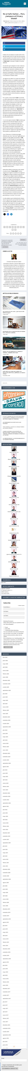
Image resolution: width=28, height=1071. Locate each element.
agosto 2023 (6, 766)
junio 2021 (5, 849)
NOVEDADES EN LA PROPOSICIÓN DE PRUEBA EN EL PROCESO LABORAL (14, 332)
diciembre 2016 (6, 1025)
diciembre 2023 (6, 753)
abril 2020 (5, 895)
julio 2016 (5, 1041)
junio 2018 (5, 968)
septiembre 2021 (7, 842)
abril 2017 (5, 1011)
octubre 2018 (6, 955)
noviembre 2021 (6, 836)
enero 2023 (5, 789)
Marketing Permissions (8, 621)
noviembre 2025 (6, 683)
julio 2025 (5, 693)
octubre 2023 (6, 760)
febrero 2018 (6, 982)
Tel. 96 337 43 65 (5, 593)
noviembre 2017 (6, 991)
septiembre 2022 (7, 803)
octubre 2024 (6, 723)
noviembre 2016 (6, 1028)
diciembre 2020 (6, 869)
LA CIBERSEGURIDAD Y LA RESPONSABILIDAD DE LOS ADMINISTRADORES (14, 439)
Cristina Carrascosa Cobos (15, 21)
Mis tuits (3, 582)
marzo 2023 (5, 783)
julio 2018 (5, 965)
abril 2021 (5, 856)
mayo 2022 (5, 816)
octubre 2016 (6, 1031)
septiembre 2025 (7, 690)
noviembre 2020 (6, 872)
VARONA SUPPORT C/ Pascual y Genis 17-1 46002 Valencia (6, 590)
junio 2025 (5, 697)
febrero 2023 (6, 786)
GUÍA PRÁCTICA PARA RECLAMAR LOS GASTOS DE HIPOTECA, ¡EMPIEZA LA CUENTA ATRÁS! (14, 373)
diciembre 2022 (6, 793)
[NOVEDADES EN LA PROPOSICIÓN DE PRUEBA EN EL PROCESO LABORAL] (14, 322)
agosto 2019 (6, 922)
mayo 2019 (5, 932)
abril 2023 (5, 779)
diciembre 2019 (6, 909)
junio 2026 (5, 660)
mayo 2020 (5, 892)
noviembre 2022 (6, 796)
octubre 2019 (6, 915)
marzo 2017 (5, 1015)
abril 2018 (5, 975)
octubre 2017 (6, 995)
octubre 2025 (6, 687)
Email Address (6, 607)
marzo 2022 (5, 823)
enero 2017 (5, 1021)
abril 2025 (5, 703)
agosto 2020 (6, 882)
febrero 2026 (6, 673)
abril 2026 (5, 667)
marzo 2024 (5, 743)
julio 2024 (5, 730)
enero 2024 (5, 750)
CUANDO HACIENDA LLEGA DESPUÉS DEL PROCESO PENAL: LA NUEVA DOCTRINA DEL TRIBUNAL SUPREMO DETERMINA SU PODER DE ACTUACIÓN (14, 433)
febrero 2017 (6, 1018)
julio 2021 (5, 846)
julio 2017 (5, 1001)
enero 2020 (5, 905)
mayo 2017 (5, 1008)
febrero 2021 (6, 862)
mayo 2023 (5, 776)
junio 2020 (5, 889)
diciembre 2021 (6, 833)
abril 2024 (5, 740)
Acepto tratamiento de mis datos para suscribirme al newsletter (11, 1065)
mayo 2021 (5, 852)
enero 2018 (5, 985)
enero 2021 (5, 866)
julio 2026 (5, 657)
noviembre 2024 (6, 720)
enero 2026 (5, 677)
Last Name (5, 615)
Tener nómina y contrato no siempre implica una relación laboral (13, 427)
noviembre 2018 (6, 952)
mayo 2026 (5, 663)
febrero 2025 (6, 710)
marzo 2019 (5, 938)
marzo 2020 (5, 899)
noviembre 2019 (6, 912)
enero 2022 (5, 829)
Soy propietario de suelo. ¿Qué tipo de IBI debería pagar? (13, 312)
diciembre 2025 (6, 680)
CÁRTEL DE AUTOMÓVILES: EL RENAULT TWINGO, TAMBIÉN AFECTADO (13, 352)
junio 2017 (5, 1005)
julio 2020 (5, 885)
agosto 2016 (6, 1038)
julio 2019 (5, 925)
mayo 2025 (5, 700)
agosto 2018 (6, 962)
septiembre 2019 (7, 919)
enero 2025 (5, 713)
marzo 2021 (5, 859)
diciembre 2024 (6, 717)
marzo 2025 (5, 707)
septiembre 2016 (7, 1035)
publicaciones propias (13, 22)
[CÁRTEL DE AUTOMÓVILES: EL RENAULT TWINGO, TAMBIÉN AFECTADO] (14, 342)
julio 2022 (5, 809)
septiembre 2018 (7, 958)
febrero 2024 (6, 746)
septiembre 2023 (7, 763)
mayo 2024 (5, 736)
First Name (5, 611)
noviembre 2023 (6, 756)
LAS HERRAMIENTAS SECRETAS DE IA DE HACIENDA (12, 423)
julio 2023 (5, 770)
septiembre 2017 (7, 998)
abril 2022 (5, 819)
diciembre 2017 (6, 988)
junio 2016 (5, 1045)
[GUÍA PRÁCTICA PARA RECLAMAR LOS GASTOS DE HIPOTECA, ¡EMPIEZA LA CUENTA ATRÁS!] (14, 362)
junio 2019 (5, 929)
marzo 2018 (5, 978)
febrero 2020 (6, 902)
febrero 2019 (6, 942)
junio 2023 (5, 773)
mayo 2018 (5, 972)
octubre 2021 (6, 839)
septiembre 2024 (7, 726)
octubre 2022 (6, 799)
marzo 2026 (5, 670)
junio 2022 (5, 813)
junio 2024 (5, 733)
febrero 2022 (6, 826)
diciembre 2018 (6, 948)
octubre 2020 (6, 876)
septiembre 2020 (7, 879)
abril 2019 (5, 935)
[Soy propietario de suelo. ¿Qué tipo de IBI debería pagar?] (14, 303)
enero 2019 (5, 945)
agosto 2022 (6, 806)
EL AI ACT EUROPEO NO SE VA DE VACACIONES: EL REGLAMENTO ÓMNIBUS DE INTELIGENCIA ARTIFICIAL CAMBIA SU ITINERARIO (13, 418)
